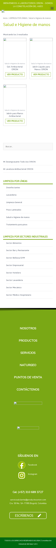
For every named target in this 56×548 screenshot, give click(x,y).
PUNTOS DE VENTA (28, 377)
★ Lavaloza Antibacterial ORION (18, 169)
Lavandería (11, 195)
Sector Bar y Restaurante (17, 250)
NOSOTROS (28, 328)
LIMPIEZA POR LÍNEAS (15, 181)
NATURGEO (28, 365)
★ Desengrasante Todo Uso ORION (19, 161)
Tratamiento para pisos (16, 224)
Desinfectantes (13, 187)
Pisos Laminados (13, 210)
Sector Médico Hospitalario (18, 295)
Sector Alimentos (14, 243)
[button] (52, 8)
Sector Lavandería (14, 280)
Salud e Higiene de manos (18, 217)
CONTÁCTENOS (28, 390)
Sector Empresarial (15, 265)
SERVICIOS (28, 353)
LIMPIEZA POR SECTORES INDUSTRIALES (25, 236)
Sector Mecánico (14, 287)
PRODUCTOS (28, 341)
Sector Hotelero (13, 272)
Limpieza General (14, 202)
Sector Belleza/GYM (15, 258)
